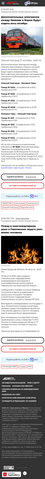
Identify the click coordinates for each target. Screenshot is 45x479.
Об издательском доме (13, 383)
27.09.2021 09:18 (7, 9)
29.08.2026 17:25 (7, 218)
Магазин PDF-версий (22, 386)
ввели (4, 69)
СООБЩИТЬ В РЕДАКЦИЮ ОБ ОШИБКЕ (19, 401)
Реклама (6, 386)
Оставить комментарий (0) (22, 186)
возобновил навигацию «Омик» (16, 168)
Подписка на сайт (11, 394)
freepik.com (6, 265)
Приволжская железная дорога (14, 56)
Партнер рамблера (21, 467)
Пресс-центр (33, 383)
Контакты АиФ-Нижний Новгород (19, 398)
